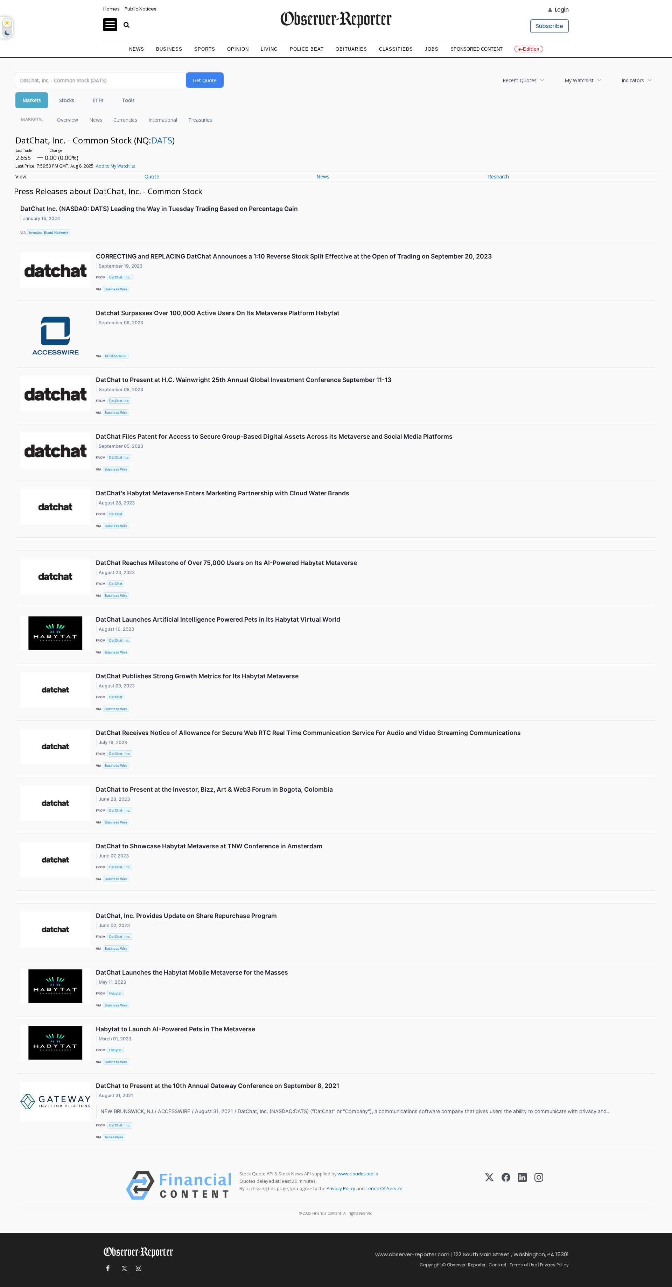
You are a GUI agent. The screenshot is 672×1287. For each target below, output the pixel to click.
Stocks (66, 100)
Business (169, 49)
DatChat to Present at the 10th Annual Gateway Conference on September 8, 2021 (217, 1085)
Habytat (115, 993)
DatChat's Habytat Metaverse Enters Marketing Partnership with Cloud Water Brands (222, 493)
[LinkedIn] (522, 1185)
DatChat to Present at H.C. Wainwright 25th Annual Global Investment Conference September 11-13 (243, 379)
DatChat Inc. (119, 401)
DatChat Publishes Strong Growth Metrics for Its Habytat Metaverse (197, 676)
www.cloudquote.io (358, 1174)
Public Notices (140, 9)
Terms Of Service (384, 1188)
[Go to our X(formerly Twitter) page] (123, 1269)
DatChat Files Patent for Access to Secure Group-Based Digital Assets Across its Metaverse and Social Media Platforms (274, 436)
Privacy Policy (341, 1188)
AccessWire (114, 1137)
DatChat (115, 514)
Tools (128, 100)
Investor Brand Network (48, 232)
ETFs (98, 100)
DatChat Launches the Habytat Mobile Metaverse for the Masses (192, 972)
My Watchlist (579, 80)
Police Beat (307, 49)
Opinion (238, 49)
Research (498, 176)
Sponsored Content (476, 49)
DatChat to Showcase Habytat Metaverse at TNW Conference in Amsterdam (209, 846)
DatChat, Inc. (120, 277)
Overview (67, 119)
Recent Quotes (520, 80)
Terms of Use (523, 1265)
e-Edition (528, 49)
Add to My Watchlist (115, 166)
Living (269, 49)
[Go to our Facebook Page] (107, 1269)
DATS (161, 140)
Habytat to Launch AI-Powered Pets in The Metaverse (175, 1029)
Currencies (125, 119)
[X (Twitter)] (489, 1185)
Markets (31, 100)
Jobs (432, 49)
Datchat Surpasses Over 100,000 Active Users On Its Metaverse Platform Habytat (218, 313)
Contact (497, 1265)
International (162, 119)
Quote (152, 176)
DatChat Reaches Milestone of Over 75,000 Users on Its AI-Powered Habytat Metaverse (226, 562)
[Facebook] (506, 1185)
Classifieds (396, 49)
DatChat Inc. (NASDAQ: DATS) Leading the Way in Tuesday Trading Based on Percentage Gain (159, 208)
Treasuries (200, 119)
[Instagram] (539, 1185)
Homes (111, 9)
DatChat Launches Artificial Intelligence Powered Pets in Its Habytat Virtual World (218, 619)
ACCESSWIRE (116, 356)
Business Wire (116, 289)
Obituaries (351, 49)
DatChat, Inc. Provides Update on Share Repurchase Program (186, 915)
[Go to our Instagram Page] (138, 1269)
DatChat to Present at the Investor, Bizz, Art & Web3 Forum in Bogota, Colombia (214, 789)
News (136, 49)
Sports (204, 49)
